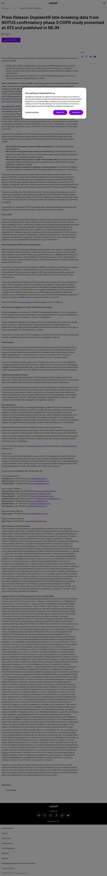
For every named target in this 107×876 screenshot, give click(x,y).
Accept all (76, 112)
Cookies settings (32, 112)
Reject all (60, 112)
